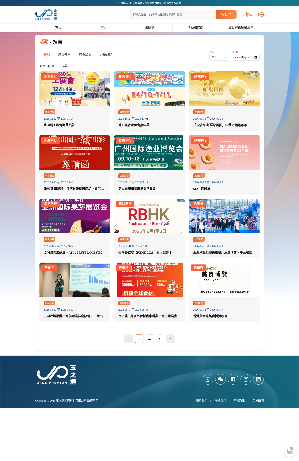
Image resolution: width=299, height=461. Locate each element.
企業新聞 (106, 55)
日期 (235, 52)
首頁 (58, 27)
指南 (57, 41)
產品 (104, 27)
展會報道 (85, 55)
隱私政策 (239, 400)
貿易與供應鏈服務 (241, 27)
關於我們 (201, 400)
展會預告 (64, 55)
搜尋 (228, 14)
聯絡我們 (220, 400)
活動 (44, 41)
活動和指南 (195, 27)
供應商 (149, 27)
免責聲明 (258, 400)
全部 (47, 55)
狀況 (211, 52)
